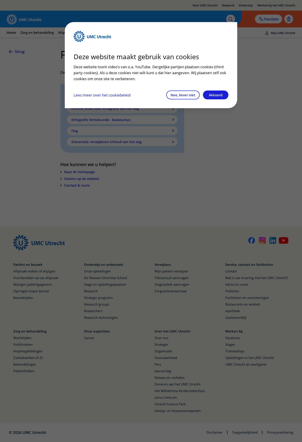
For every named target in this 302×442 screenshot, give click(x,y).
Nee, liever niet (183, 95)
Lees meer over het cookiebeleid (102, 95)
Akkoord (215, 95)
